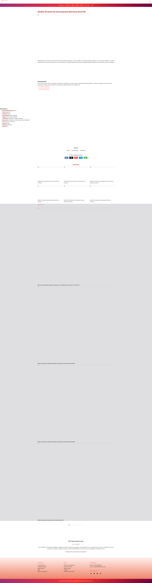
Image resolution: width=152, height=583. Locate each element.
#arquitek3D (83, 551)
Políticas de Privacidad (69, 571)
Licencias (66, 569)
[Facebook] (66, 158)
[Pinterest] (76, 158)
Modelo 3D (82, 150)
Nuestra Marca (41, 568)
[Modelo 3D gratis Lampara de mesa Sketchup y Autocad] (50, 191)
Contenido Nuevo (42, 565)
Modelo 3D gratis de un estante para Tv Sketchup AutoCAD (50, 520)
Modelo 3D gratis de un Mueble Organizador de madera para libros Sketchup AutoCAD (56, 363)
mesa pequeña (75, 150)
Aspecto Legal (67, 568)
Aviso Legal (87, 5)
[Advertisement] (76, 51)
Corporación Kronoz (88, 581)
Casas (73, 5)
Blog (92, 5)
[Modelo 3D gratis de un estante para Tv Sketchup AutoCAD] (76, 481)
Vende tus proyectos (42, 571)
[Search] (149, 1)
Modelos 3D (61, 5)
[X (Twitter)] (71, 158)
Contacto (82, 5)
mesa (68, 150)
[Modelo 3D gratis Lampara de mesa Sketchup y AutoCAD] (50, 172)
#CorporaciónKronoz (75, 551)
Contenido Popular (42, 566)
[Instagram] (97, 573)
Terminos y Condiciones (69, 565)
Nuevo (77, 5)
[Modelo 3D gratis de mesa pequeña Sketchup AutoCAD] (102, 191)
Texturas (67, 5)
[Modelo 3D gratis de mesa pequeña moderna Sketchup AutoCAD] (76, 191)
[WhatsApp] (85, 158)
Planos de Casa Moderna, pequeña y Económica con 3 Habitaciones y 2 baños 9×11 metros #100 (58, 285)
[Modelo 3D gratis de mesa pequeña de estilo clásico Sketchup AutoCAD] (102, 172)
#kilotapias (68, 551)
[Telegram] (81, 158)
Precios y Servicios (68, 566)
